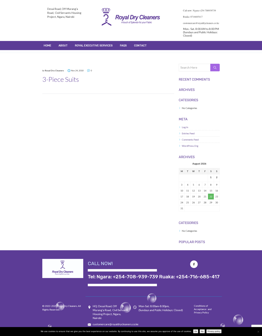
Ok (195, 331)
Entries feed (188, 133)
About (63, 45)
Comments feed (190, 139)
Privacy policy (214, 331)
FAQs (123, 45)
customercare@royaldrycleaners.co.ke (115, 324)
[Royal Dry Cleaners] (131, 17)
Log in (185, 127)
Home (47, 45)
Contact (140, 45)
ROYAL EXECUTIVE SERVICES (94, 45)
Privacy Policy (201, 312)
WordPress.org (190, 145)
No (202, 331)
